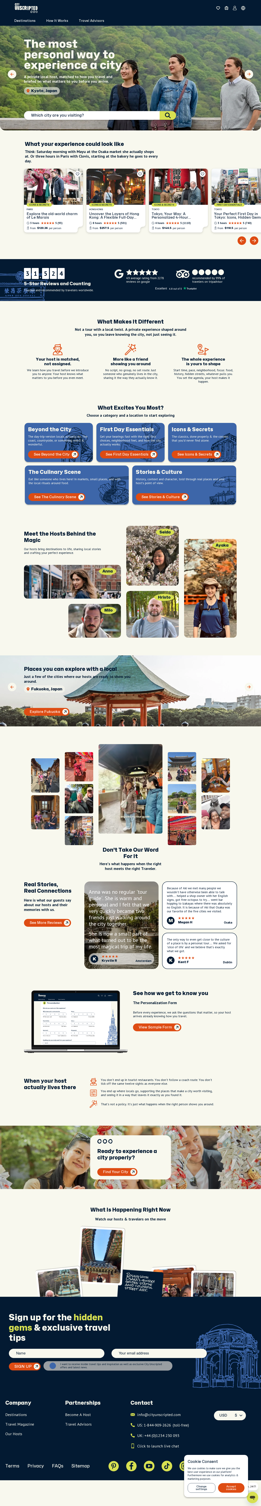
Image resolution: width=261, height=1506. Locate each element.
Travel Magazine (19, 1424)
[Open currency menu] (243, 8)
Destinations (16, 1414)
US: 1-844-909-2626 (163, 1425)
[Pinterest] (113, 1466)
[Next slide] (249, 74)
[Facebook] (131, 1466)
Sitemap (80, 1466)
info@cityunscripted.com (159, 1414)
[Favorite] (77, 174)
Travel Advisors (91, 20)
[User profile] (234, 8)
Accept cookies (231, 1488)
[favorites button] (218, 8)
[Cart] (226, 8)
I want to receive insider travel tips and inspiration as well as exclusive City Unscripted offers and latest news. (111, 1366)
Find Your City (115, 1172)
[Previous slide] (12, 74)
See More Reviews (46, 922)
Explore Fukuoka (45, 711)
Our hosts (13, 1433)
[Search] (168, 115)
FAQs (57, 1466)
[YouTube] (149, 1466)
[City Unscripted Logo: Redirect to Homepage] (26, 8)
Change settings (201, 1488)
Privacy (35, 1466)
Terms (12, 1466)
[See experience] (53, 200)
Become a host (78, 1414)
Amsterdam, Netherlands (56, 91)
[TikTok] (167, 1466)
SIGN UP (23, 1366)
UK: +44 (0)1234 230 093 (158, 1435)
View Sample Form (155, 1027)
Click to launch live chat (158, 1446)
